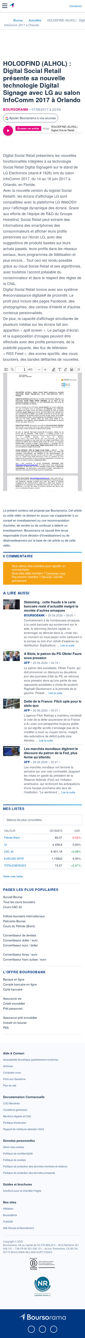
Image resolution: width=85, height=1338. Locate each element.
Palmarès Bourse (14, 921)
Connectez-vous (55, 573)
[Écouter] (8, 131)
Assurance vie (12, 998)
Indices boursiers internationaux (24, 916)
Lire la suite (67, 645)
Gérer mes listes (13, 876)
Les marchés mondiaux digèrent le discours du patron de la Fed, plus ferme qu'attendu (51, 752)
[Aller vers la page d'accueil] (12, 5)
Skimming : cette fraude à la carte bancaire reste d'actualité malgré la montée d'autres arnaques (51, 606)
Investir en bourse (15, 1023)
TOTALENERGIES (15, 865)
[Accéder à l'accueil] (5, 20)
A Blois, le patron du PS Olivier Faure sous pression (53, 655)
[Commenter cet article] (13, 144)
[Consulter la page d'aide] (64, 5)
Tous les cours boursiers (19, 902)
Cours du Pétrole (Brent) (19, 926)
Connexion (75, 6)
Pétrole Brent (12, 838)
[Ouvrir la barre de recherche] (58, 5)
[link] (30, 1059)
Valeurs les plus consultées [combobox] (24, 820)
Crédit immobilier (14, 1003)
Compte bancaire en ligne (20, 984)
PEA (6, 1028)
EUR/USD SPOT (14, 859)
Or (5, 845)
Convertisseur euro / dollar (20, 945)
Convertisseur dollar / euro (20, 940)
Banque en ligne (13, 979)
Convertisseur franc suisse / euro (24, 959)
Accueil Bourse (12, 897)
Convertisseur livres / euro (20, 954)
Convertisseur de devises (19, 935)
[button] (4, 5)
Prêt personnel (12, 1008)
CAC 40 (8, 851)
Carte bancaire (12, 989)
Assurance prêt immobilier (20, 1018)
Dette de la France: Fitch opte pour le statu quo (52, 703)
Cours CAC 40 (12, 907)
